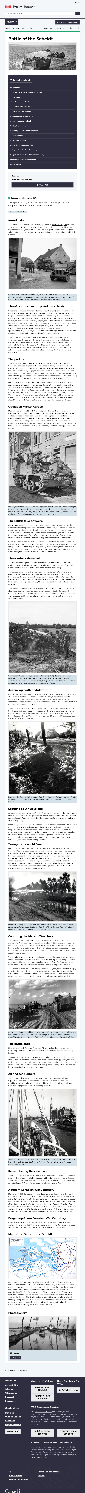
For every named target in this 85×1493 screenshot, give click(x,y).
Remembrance (19, 28)
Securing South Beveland (20, 121)
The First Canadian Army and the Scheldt (26, 92)
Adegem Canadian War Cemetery (23, 150)
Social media (15, 1476)
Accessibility (11, 1385)
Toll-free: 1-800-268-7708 (42, 1432)
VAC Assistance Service (43, 1412)
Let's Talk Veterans (68, 1390)
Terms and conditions (48, 1472)
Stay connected (13, 1425)
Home (7, 28)
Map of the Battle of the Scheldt (23, 160)
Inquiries (9, 1413)
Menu (10, 22)
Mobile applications (18, 1479)
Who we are (11, 1389)
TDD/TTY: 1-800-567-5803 (68, 1432)
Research (9, 1397)
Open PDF (43, 185)
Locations (10, 1421)
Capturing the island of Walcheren (24, 131)
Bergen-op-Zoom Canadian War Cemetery (27, 155)
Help (9, 1472)
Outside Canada (13, 1417)
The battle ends (16, 135)
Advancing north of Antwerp (21, 116)
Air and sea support (18, 140)
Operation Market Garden (20, 102)
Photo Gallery (15, 164)
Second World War (51, 28)
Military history (35, 28)
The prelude (15, 97)
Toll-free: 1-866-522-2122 (42, 1388)
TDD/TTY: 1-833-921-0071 (42, 1397)
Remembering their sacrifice (21, 145)
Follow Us (14, 1432)
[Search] (77, 13)
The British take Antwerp (20, 107)
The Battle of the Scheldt (20, 111)
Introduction (15, 87)
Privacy (41, 1476)
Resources (10, 1401)
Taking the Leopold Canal (20, 126)
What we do (11, 1393)
